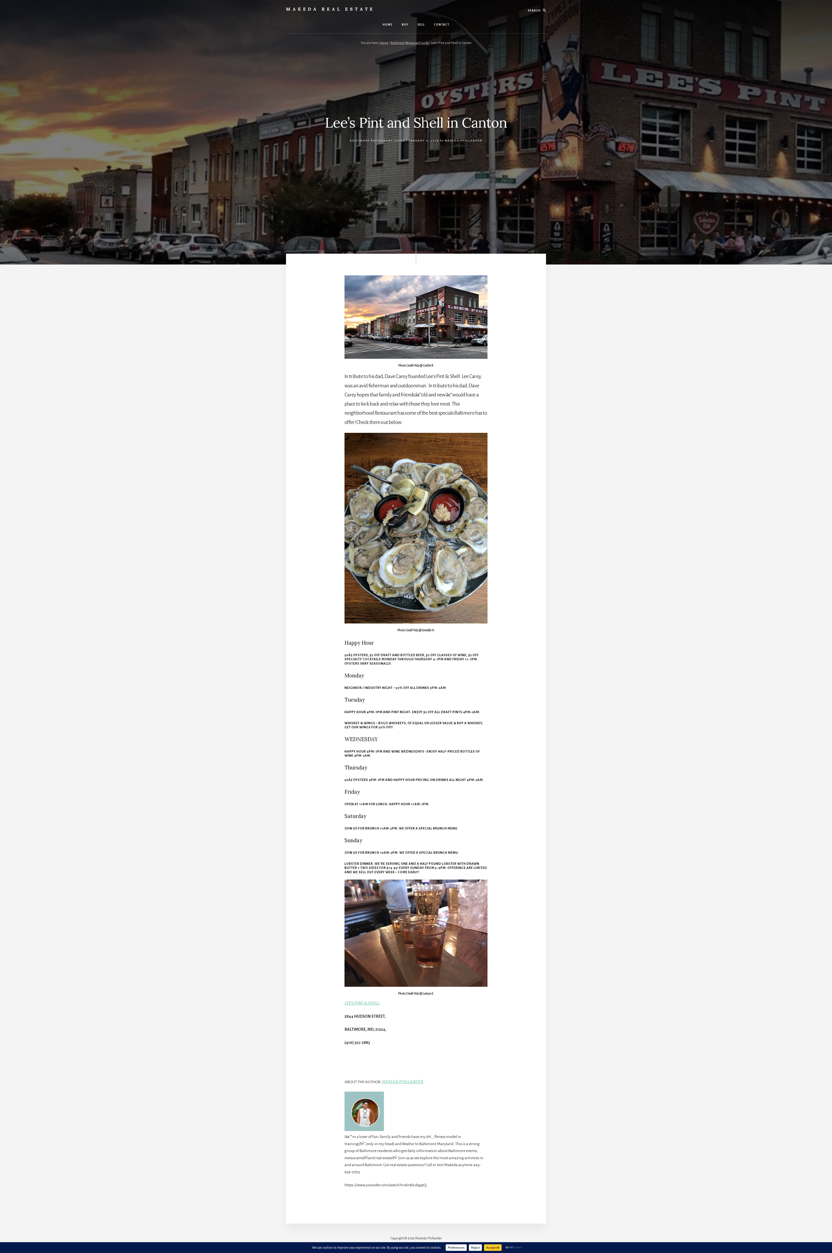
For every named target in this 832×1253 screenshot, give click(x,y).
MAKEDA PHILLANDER (402, 1082)
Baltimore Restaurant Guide (377, 140)
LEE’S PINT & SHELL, (362, 1003)
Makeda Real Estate (330, 9)
